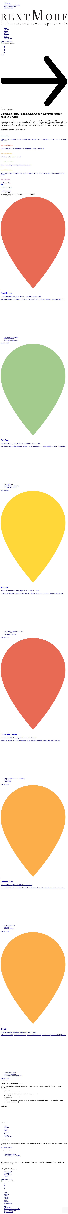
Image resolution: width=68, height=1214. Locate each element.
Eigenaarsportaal (8, 8)
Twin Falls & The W (10, 173)
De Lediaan (19, 173)
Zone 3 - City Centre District (6, 153)
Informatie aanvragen (6, 1147)
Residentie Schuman (16, 139)
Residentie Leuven (5, 191)
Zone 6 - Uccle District (5, 179)
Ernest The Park (56, 139)
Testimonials (7, 3)
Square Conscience (59, 173)
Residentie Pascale (5, 139)
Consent (6, 1098)
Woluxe (3, 165)
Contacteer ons (8, 38)
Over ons (6, 34)
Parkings (6, 37)
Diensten (6, 29)
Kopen (6, 31)
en (4, 46)
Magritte (3, 174)
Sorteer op (3, 195)
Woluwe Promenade (28, 173)
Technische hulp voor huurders (12, 5)
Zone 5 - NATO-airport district (7, 169)
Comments (7, 1090)
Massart (29, 165)
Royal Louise (4, 148)
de (4, 50)
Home (2, 54)
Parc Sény (15, 165)
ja (4, 52)
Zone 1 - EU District (5, 135)
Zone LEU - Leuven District (6, 187)
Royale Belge (8, 165)
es (4, 49)
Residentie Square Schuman (29, 139)
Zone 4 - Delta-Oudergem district (7, 161)
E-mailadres (7, 1095)
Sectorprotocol (8, 1171)
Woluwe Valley (38, 173)
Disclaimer (7, 1173)
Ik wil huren (4, 194)
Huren (5, 28)
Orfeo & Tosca (4, 157)
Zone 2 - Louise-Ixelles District (7, 145)
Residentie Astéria (5, 183)
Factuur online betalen (10, 6)
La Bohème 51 (40, 148)
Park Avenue (4, 140)
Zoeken (32, 194)
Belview (49, 139)
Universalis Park (22, 148)
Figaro (10, 157)
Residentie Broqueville (48, 173)
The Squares (64, 139)
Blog (5, 35)
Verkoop (6, 32)
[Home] (34, 25)
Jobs (5, 2)
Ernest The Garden (42, 139)
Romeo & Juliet (17, 157)
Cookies (6, 1176)
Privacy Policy (8, 1174)
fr (4, 47)
